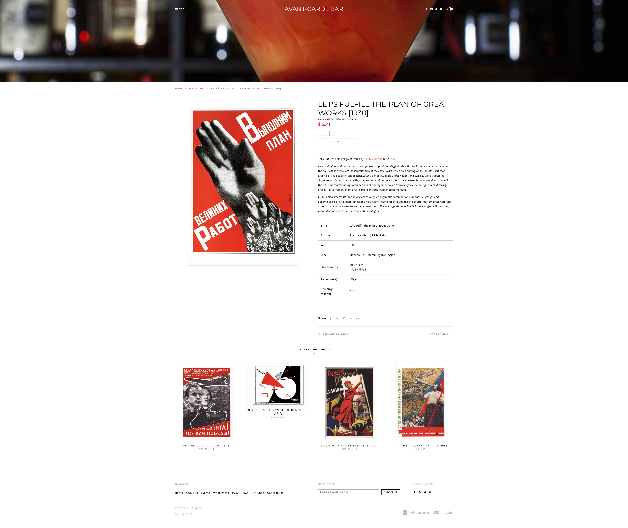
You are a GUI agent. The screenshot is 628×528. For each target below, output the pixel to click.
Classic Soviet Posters (201, 88)
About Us (192, 493)
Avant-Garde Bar (314, 8)
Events (205, 493)
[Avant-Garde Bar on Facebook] (427, 9)
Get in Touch (275, 493)
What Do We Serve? (225, 493)
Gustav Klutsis (373, 159)
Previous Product (335, 334)
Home (179, 88)
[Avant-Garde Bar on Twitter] (436, 9)
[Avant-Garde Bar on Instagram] (431, 9)
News (244, 493)
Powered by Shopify (184, 514)
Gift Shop (258, 493)
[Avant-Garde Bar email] (441, 9)
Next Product (439, 334)
